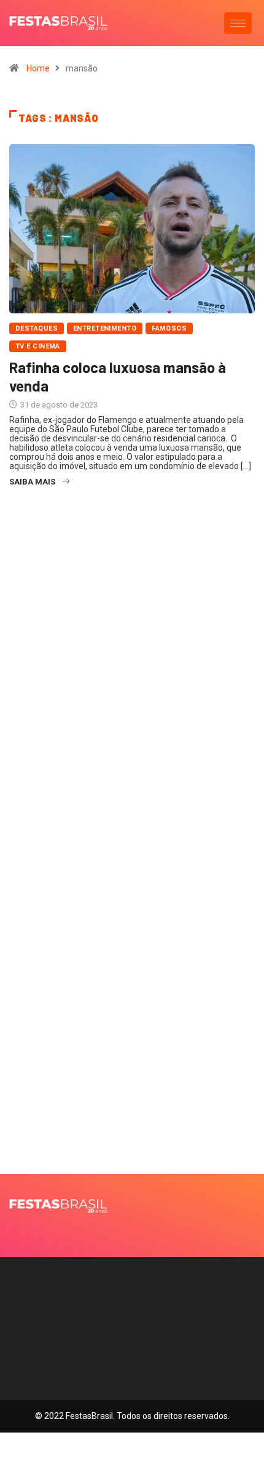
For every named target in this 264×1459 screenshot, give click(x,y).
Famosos (169, 328)
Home (38, 68)
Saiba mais (32, 481)
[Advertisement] (132, 706)
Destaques (36, 328)
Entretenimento (104, 328)
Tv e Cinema (37, 346)
